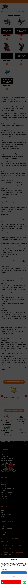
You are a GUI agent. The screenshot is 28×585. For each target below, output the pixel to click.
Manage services (4, 569)
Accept (14, 573)
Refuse (14, 576)
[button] (26, 559)
